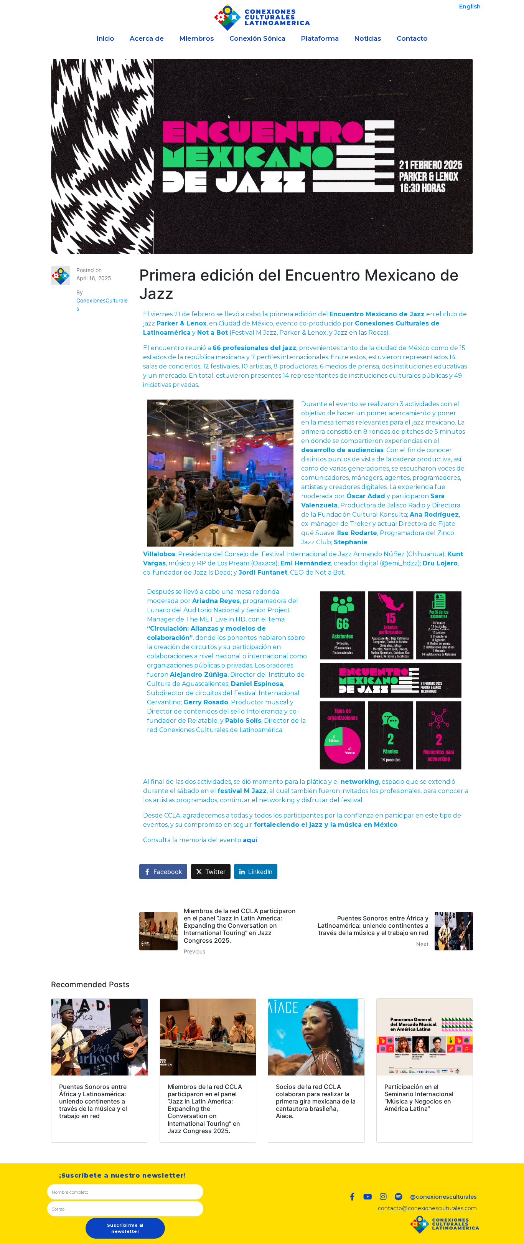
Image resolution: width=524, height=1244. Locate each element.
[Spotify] (398, 1196)
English (470, 6)
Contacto (412, 38)
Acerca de (147, 38)
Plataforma (320, 38)
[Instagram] (383, 1196)
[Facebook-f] (352, 1196)
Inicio (105, 38)
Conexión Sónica (257, 38)
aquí (250, 840)
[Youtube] (368, 1196)
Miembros (196, 38)
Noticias (367, 38)
